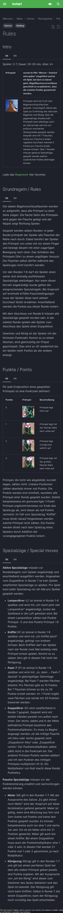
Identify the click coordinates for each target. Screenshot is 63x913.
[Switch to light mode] (50, 4)
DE (6, 56)
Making (20, 25)
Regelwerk (21, 174)
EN (15, 56)
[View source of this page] (53, 27)
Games (8, 25)
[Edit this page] (58, 27)
